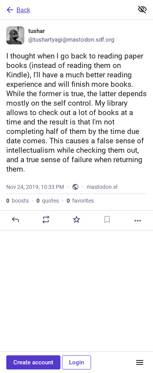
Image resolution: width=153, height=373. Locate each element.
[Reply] (15, 219)
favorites (80, 200)
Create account (33, 362)
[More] (137, 220)
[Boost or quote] (46, 219)
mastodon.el (102, 187)
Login (76, 362)
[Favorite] (76, 219)
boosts (17, 200)
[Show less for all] (142, 9)
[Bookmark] (107, 219)
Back (23, 10)
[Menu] (140, 362)
